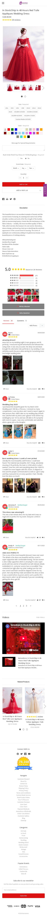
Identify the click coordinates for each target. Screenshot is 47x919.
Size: (23, 104)
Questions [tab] (20, 321)
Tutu (23, 852)
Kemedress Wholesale (23, 811)
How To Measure (23, 800)
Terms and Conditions (24, 793)
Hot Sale (23, 831)
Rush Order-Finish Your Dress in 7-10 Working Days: (23, 155)
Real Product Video (23, 797)
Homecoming (23, 838)
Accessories (23, 856)
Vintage (23, 849)
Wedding (23, 840)
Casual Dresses (23, 854)
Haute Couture (23, 845)
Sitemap (23, 820)
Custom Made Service (23, 795)
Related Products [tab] (23, 682)
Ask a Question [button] (24, 313)
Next (43, 87)
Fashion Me (23, 871)
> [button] (30, 606)
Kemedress (23, 867)
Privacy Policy (23, 791)
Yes (21, 158)
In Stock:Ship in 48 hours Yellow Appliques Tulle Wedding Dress (34, 721)
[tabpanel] (9, 88)
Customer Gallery (23, 816)
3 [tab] (27, 729)
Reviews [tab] (6, 321)
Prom (23, 836)
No (29, 158)
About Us (23, 781)
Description (24, 208)
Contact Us (23, 784)
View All (23, 874)
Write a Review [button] (24, 306)
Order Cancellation (23, 814)
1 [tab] (22, 96)
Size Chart (23, 804)
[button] (39, 389)
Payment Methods (23, 809)
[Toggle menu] (3, 3)
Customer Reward (23, 779)
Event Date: (23, 164)
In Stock (23, 833)
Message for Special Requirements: (23, 143)
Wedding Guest (23, 842)
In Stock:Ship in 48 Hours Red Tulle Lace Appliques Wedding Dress (12, 718)
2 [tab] (25, 96)
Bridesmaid (23, 847)
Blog (23, 818)
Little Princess (23, 869)
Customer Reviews (23, 802)
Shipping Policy (24, 788)
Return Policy (23, 786)
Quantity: (24, 174)
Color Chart (23, 807)
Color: (23, 126)
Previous (4, 87)
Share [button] (7, 389)
